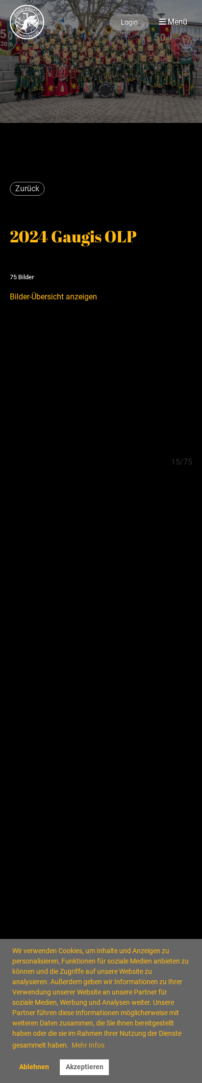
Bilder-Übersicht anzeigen (53, 296)
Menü (176, 22)
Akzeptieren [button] (84, 1067)
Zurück (27, 188)
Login (129, 22)
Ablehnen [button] (34, 1067)
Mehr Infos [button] (88, 1045)
